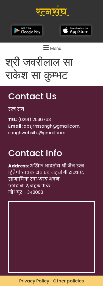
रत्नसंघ (51, 12)
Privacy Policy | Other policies (51, 281)
